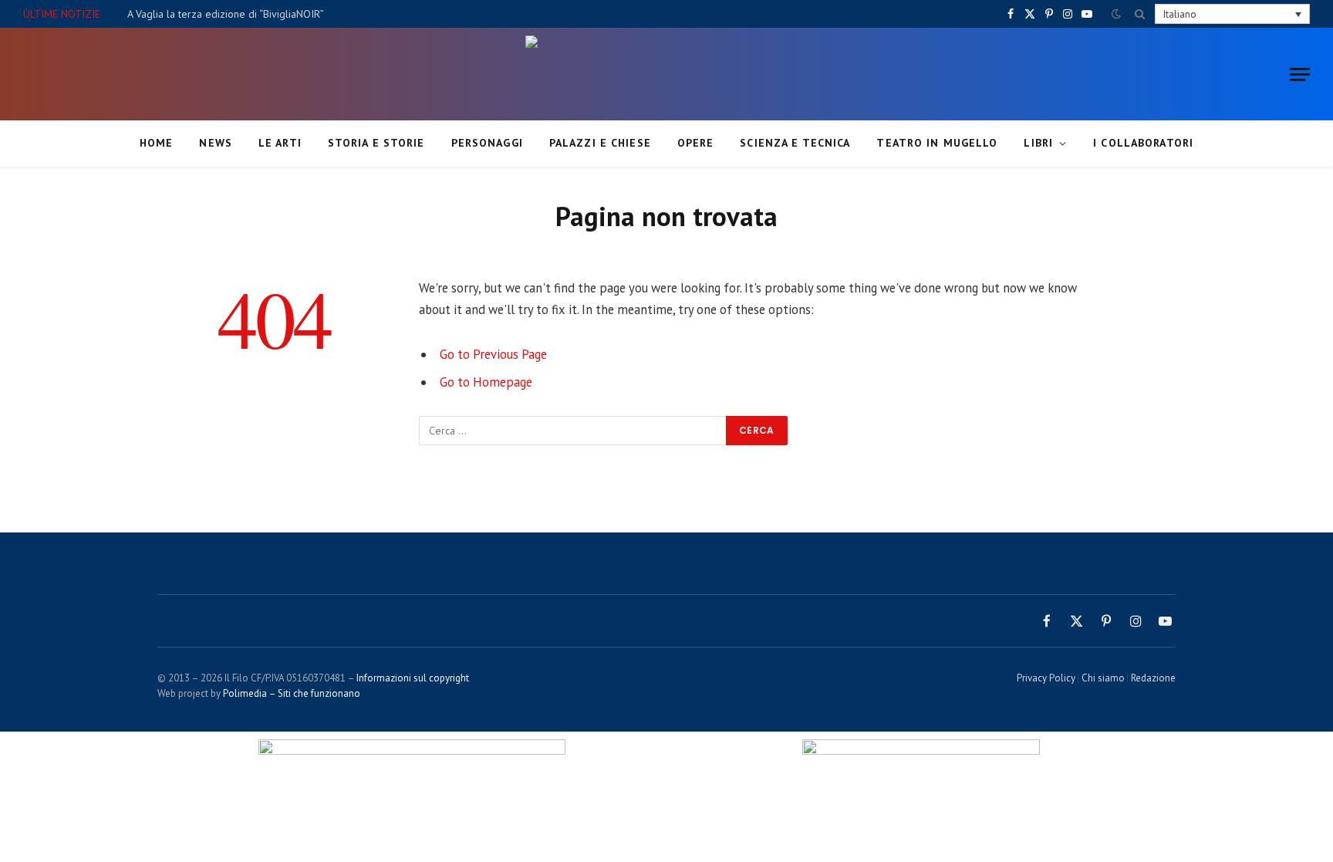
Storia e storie (376, 143)
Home (156, 143)
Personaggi (487, 143)
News (215, 143)
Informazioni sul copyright (412, 678)
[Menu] (1300, 74)
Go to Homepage (486, 382)
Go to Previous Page (493, 354)
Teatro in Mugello (936, 143)
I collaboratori (1143, 143)
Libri (1038, 143)
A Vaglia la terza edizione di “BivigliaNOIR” (225, 14)
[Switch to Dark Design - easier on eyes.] (1116, 13)
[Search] (1140, 14)
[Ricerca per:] (573, 430)
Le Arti (280, 143)
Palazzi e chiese (600, 143)
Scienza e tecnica (795, 143)
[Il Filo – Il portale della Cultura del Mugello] (666, 74)
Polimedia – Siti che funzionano (291, 693)
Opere (695, 143)
